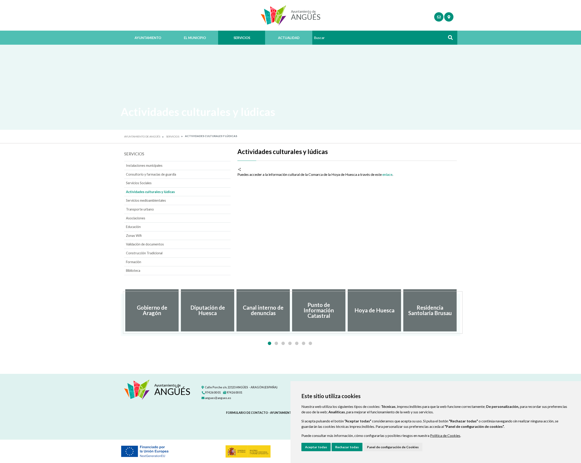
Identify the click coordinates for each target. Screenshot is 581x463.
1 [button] (269, 343)
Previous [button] (120, 310)
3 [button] (283, 343)
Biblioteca (133, 270)
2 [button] (276, 343)
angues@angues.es (217, 398)
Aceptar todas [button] (316, 447)
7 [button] (310, 343)
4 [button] (290, 343)
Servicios (242, 38)
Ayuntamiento (148, 38)
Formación (133, 262)
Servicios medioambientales (146, 200)
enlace (387, 174)
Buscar (448, 39)
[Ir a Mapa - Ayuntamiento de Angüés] (448, 17)
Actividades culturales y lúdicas (150, 192)
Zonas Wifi (134, 236)
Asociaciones (135, 218)
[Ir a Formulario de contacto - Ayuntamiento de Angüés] (438, 17)
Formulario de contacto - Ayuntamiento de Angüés (268, 412)
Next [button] (460, 310)
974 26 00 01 (212, 392)
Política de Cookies (445, 435)
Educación (133, 227)
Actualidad (289, 38)
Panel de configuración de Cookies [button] (393, 447)
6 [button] (303, 343)
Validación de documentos (145, 244)
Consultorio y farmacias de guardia (151, 174)
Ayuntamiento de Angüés (142, 136)
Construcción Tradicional (144, 253)
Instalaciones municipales (144, 165)
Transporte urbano (140, 209)
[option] (152, 310)
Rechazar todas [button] (347, 447)
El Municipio (195, 38)
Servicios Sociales (139, 183)
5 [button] (296, 343)
